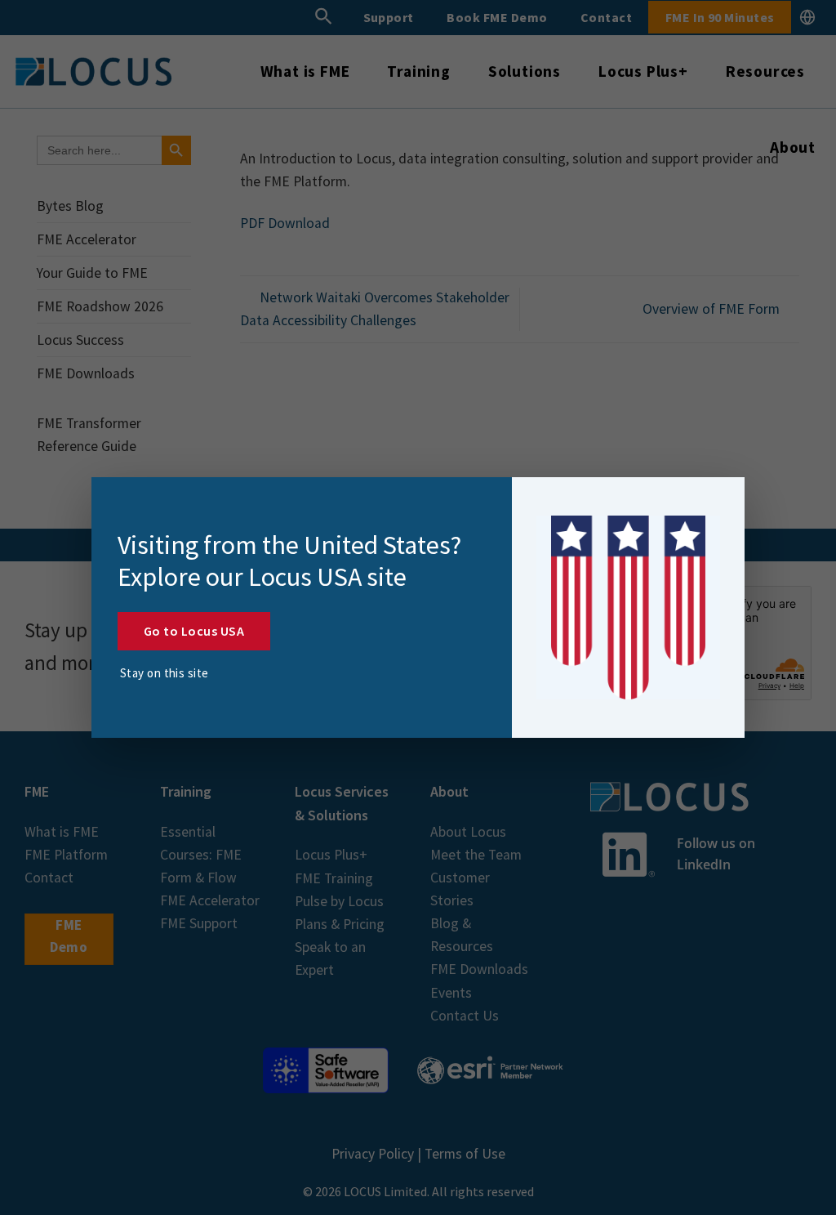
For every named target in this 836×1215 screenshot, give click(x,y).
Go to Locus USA (194, 631)
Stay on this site (164, 673)
